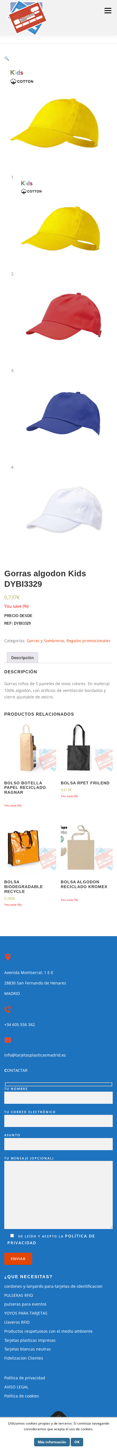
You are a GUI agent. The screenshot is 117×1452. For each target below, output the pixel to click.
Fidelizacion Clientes (23, 1358)
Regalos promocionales (88, 640)
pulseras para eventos (25, 1304)
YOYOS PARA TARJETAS (25, 1313)
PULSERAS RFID (18, 1295)
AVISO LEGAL (16, 1387)
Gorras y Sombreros (45, 640)
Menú (108, 10)
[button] (6, 58)
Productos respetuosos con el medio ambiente (48, 1331)
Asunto (12, 1135)
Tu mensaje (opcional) (29, 1158)
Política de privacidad (24, 1377)
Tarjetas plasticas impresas (30, 1340)
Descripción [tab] (22, 657)
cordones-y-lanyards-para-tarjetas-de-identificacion (53, 1286)
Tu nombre (16, 1089)
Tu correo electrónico (30, 1112)
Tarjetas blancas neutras (27, 1349)
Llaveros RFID (17, 1322)
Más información (52, 1442)
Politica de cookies (21, 1396)
